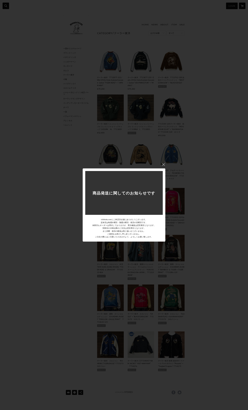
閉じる (163, 164)
